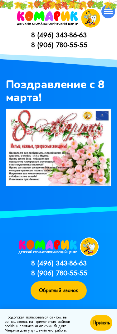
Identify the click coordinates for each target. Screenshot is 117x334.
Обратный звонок (58, 290)
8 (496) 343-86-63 (59, 34)
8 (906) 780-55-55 (59, 44)
